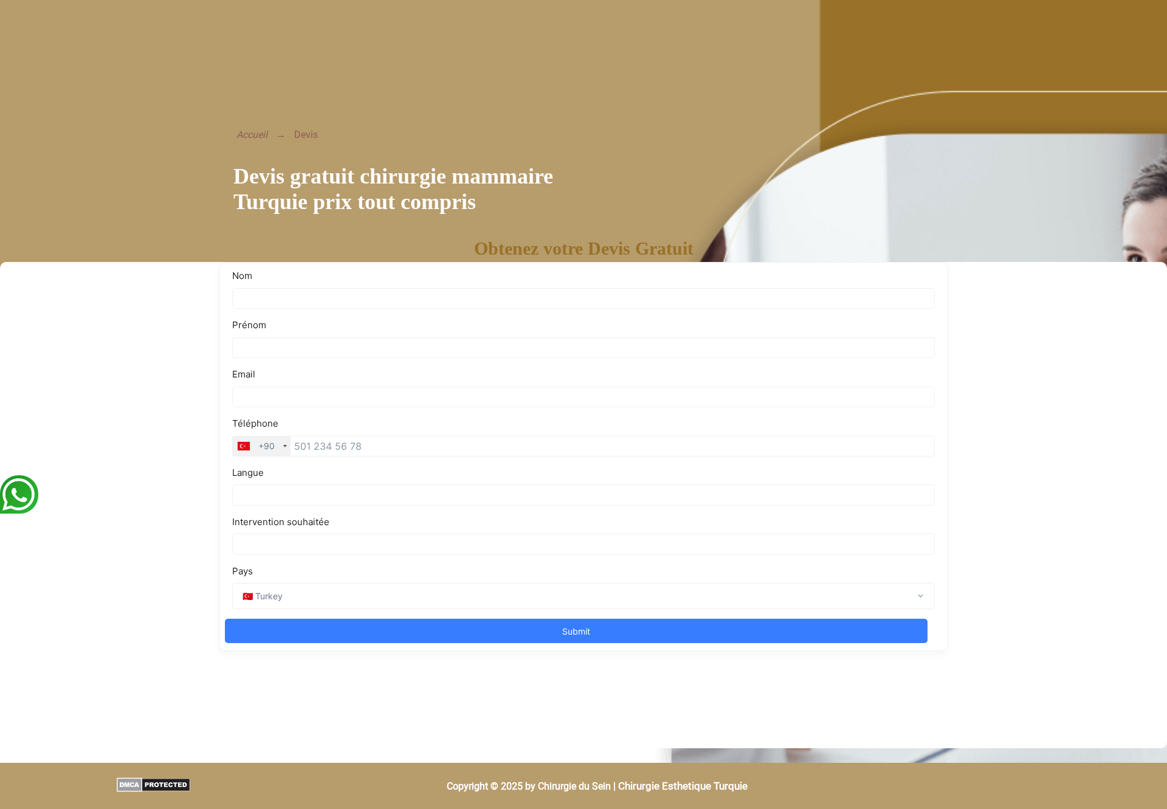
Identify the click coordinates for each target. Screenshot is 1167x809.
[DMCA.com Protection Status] (95, 785)
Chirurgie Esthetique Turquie (683, 786)
